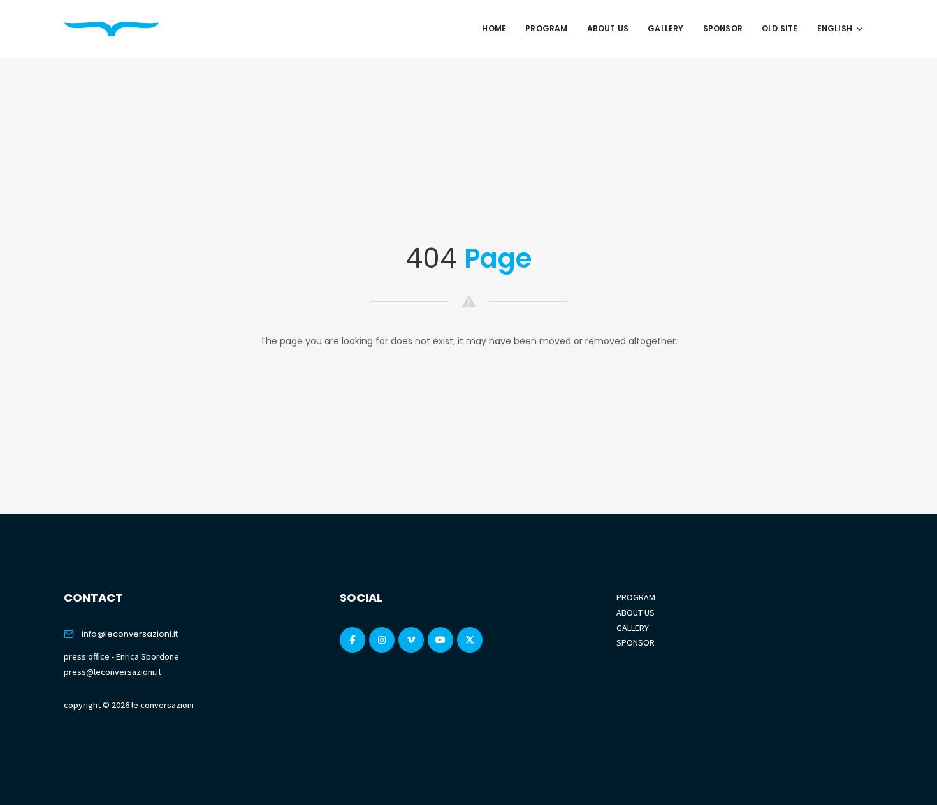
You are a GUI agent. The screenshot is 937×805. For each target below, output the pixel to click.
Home (494, 28)
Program (546, 28)
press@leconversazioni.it (112, 672)
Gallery (665, 28)
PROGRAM (635, 597)
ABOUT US (635, 612)
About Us (608, 28)
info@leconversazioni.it (130, 634)
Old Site (780, 28)
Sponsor (723, 28)
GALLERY (632, 628)
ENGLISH (834, 28)
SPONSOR (635, 642)
